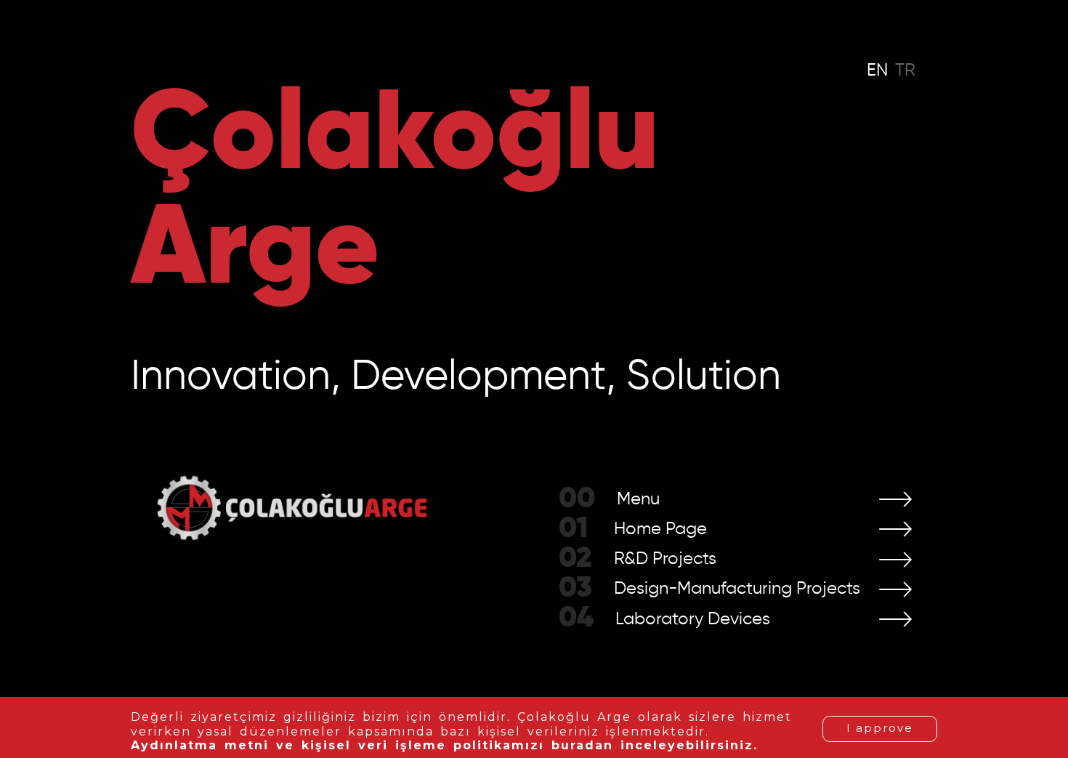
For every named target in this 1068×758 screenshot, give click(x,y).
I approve (879, 728)
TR (905, 70)
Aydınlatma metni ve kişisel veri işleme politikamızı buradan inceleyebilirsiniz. (444, 745)
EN (877, 70)
